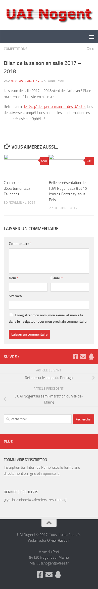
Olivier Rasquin (58, 540)
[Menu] (91, 36)
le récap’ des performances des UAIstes (55, 106)
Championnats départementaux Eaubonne (17, 188)
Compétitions (15, 49)
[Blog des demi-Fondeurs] (91, 357)
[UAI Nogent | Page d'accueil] (49, 15)
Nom (13, 278)
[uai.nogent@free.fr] (83, 357)
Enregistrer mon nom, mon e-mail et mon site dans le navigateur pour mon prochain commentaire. (48, 318)
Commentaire (20, 244)
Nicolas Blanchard (26, 81)
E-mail (57, 278)
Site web (15, 296)
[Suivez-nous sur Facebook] (75, 357)
